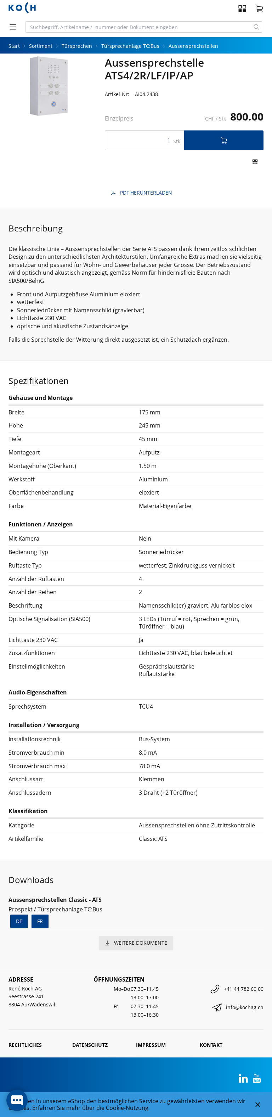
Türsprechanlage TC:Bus (130, 46)
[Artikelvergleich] (242, 8)
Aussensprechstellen (193, 46)
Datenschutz (90, 1044)
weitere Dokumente (140, 942)
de (19, 921)
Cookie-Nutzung (127, 1108)
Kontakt (211, 1044)
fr (40, 921)
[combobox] (138, 27)
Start (14, 46)
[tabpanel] (48, 86)
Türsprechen (77, 46)
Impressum (151, 1044)
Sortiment (40, 46)
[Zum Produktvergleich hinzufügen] (255, 162)
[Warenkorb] (259, 8)
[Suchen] (256, 27)
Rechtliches (25, 1044)
